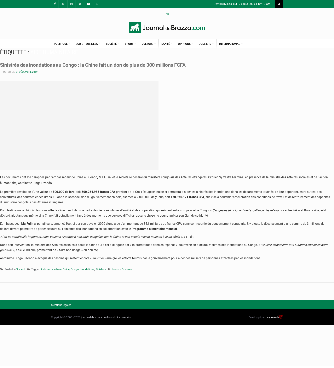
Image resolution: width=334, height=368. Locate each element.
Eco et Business (87, 43)
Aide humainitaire (51, 269)
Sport (129, 43)
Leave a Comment (123, 269)
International (230, 43)
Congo (75, 269)
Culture (148, 43)
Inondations (87, 269)
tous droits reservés (119, 317)
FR (167, 13)
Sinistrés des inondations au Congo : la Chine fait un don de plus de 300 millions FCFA (93, 65)
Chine (66, 269)
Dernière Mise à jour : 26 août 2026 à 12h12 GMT (242, 3)
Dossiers (205, 43)
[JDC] (167, 27)
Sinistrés (100, 269)
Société (111, 43)
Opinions (184, 43)
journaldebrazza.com (94, 317)
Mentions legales (61, 304)
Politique (61, 43)
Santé (165, 43)
